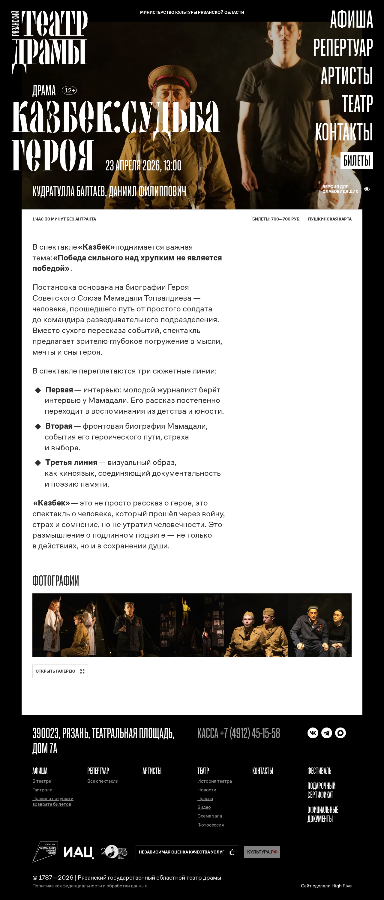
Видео (204, 807)
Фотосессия (210, 824)
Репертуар (343, 47)
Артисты (347, 75)
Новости (206, 789)
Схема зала (209, 815)
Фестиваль (320, 770)
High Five (342, 885)
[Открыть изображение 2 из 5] (128, 625)
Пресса (205, 798)
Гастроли (42, 789)
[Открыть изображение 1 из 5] (64, 625)
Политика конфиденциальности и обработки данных (89, 885)
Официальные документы (323, 814)
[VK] (313, 733)
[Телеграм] (326, 733)
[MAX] (340, 733)
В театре (41, 781)
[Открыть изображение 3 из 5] (192, 625)
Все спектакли (102, 781)
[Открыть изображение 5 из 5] (320, 625)
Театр (357, 103)
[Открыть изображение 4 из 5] (256, 625)
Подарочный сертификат (321, 790)
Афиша (351, 19)
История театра (214, 781)
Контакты (344, 132)
